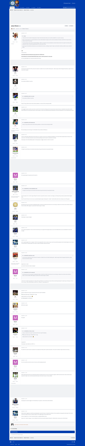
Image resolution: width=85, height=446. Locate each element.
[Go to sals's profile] (15, 109)
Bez (15, 296)
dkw (15, 125)
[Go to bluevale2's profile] (15, 349)
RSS (19, 444)
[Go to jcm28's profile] (15, 217)
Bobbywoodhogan (15, 404)
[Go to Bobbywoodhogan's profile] (15, 400)
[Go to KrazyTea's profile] (15, 229)
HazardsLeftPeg (15, 153)
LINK (22, 50)
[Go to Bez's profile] (15, 292)
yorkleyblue (15, 258)
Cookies (16, 444)
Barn (15, 72)
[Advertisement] (42, 17)
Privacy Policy (12, 444)
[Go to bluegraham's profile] (15, 305)
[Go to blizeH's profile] (15, 95)
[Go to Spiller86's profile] (15, 374)
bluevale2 (15, 353)
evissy (15, 208)
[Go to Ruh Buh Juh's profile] (15, 330)
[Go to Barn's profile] (15, 68)
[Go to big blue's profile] (15, 242)
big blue (15, 246)
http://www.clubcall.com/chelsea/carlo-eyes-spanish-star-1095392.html (32, 54)
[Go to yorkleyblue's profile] (15, 254)
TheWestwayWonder (15, 191)
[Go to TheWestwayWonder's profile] (15, 187)
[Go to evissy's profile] (15, 204)
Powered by (71, 444)
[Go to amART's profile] (11, 28)
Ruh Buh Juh (15, 334)
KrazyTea (15, 233)
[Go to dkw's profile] (15, 121)
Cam (15, 85)
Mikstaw (15, 179)
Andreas (15, 140)
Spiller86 (15, 378)
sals (15, 113)
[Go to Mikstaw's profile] (15, 175)
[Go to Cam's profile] (15, 81)
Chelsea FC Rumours (25, 28)
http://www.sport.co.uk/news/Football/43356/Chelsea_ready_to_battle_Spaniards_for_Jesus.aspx (36, 56)
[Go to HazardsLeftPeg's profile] (15, 149)
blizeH (15, 99)
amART (14, 28)
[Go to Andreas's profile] (15, 136)
